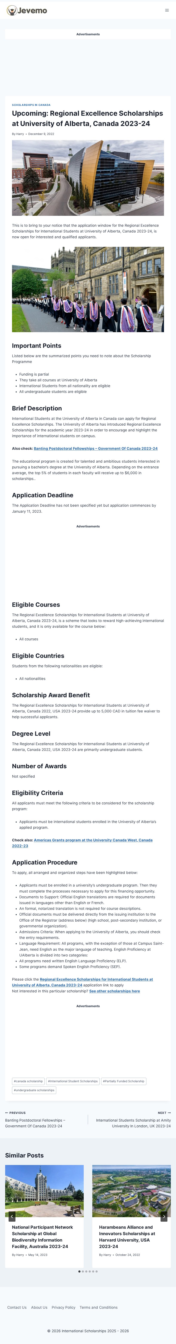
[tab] (79, 1271)
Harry (20, 134)
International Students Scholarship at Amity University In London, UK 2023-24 (133, 1119)
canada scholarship (28, 1081)
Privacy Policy (63, 1307)
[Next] (164, 1216)
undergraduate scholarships (34, 1090)
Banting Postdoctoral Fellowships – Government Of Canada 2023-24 (96, 448)
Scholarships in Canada (31, 105)
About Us (39, 1307)
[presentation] (44, 1191)
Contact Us (17, 1307)
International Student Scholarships (73, 1081)
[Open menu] (167, 10)
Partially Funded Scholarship (123, 1081)
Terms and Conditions (99, 1307)
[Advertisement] (88, 66)
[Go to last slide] (12, 1216)
